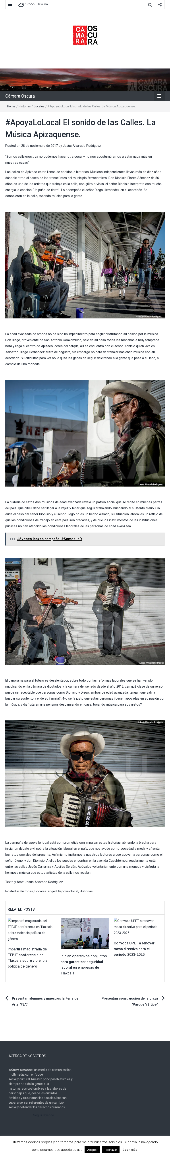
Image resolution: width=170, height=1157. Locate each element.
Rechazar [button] (111, 1149)
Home (11, 106)
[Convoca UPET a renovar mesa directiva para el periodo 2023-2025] (138, 927)
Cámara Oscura (20, 96)
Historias (25, 106)
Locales (39, 106)
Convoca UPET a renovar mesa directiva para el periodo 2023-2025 (134, 949)
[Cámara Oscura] (85, 80)
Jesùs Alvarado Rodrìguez (82, 146)
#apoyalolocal (68, 891)
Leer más (130, 1150)
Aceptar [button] (92, 1149)
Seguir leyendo (43, 1115)
